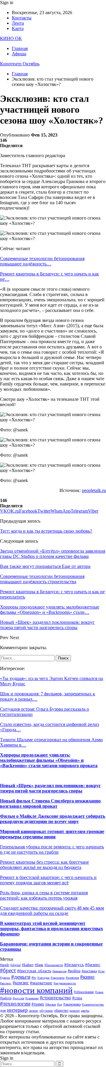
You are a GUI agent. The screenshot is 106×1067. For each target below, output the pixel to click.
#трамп (38, 1004)
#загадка (43, 977)
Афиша (19, 53)
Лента (18, 23)
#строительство (55, 997)
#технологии (15, 1003)
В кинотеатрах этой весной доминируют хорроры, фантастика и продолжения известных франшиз (51, 928)
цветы (85, 1010)
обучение (46, 1010)
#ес (34, 977)
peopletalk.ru (94, 490)
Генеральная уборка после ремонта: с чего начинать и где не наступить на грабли (52, 849)
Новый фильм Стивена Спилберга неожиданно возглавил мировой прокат (50, 803)
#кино (87, 977)
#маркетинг (41, 982)
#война (74, 971)
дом (3, 1010)
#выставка (89, 971)
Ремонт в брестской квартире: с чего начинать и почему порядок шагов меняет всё (48, 880)
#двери (5, 977)
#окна (99, 992)
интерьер (17, 1010)
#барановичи (53, 965)
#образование (84, 992)
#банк (39, 965)
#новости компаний (36, 990)
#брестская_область (34, 971)
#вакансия (59, 971)
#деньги (20, 977)
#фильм (50, 1004)
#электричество (93, 1004)
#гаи (101, 971)
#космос (5, 983)
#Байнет (28, 965)
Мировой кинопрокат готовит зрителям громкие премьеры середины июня (52, 834)
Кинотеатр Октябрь (19, 63)
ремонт (74, 1010)
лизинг (33, 1010)
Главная (20, 48)
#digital (15, 965)
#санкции (32, 998)
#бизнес (92, 964)
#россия (18, 998)
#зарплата (57, 977)
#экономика (72, 1004)
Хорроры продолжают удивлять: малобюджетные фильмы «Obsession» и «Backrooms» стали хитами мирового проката (48, 760)
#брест (8, 970)
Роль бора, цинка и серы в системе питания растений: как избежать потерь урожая (44, 895)
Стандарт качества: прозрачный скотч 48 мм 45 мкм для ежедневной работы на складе (52, 910)
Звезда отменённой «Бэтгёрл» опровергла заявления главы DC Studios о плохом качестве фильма (52, 554)
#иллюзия (72, 977)
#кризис (21, 982)
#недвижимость (65, 983)
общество (61, 1010)
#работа (5, 998)
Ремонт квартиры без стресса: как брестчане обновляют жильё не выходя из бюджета (44, 865)
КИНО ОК (11, 38)
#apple (4, 965)
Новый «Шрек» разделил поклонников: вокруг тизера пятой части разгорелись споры (50, 788)
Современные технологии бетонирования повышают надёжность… (42, 261)
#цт (59, 1004)
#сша (77, 997)
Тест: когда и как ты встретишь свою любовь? (46, 531)
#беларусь (74, 964)
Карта (18, 28)
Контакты (22, 17)
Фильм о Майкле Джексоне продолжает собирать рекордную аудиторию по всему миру (52, 819)
